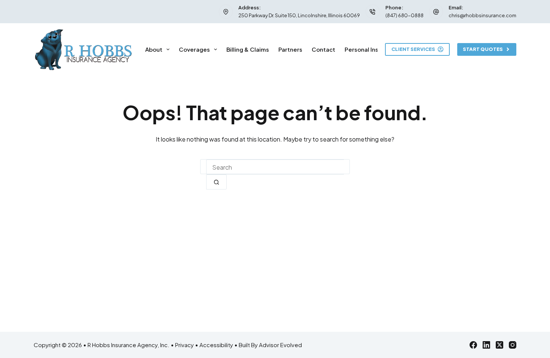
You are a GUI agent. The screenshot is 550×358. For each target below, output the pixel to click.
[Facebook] (473, 345)
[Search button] (216, 182)
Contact (323, 49)
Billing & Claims (247, 49)
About (153, 49)
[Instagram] (512, 345)
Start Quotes (483, 49)
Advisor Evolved (280, 344)
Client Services (413, 49)
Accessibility (216, 344)
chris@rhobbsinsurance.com (482, 15)
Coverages (194, 49)
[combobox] (275, 167)
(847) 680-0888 (404, 15)
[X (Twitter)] (499, 345)
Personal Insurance (371, 49)
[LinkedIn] (486, 345)
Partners (290, 49)
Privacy (184, 344)
